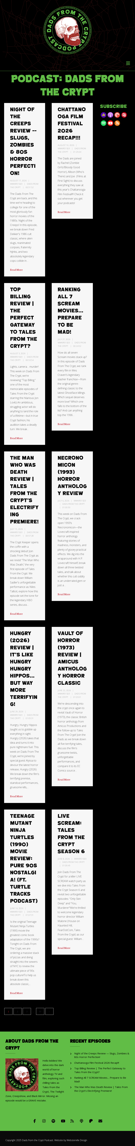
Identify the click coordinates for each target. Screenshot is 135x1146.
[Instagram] (44, 1120)
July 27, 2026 (64, 339)
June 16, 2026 (16, 908)
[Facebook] (34, 1120)
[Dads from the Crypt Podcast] (67, 27)
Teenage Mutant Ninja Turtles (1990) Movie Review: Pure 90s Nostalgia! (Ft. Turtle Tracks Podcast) (24, 858)
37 (40, 1011)
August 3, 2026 (17, 353)
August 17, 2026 (18, 180)
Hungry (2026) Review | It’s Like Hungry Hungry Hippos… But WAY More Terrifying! (23, 669)
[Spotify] (53, 1120)
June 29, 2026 (16, 711)
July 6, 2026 (63, 500)
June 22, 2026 (64, 690)
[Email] (100, 1120)
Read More (16, 269)
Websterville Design (77, 1140)
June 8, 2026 (64, 858)
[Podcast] (81, 1120)
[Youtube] (62, 1120)
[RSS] (72, 1120)
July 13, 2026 (16, 529)
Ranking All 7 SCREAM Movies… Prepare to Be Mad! (70, 311)
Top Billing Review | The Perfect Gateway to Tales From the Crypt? (23, 318)
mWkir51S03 (16, 184)
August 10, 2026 (66, 145)
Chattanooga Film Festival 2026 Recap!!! (72, 124)
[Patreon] (90, 1120)
